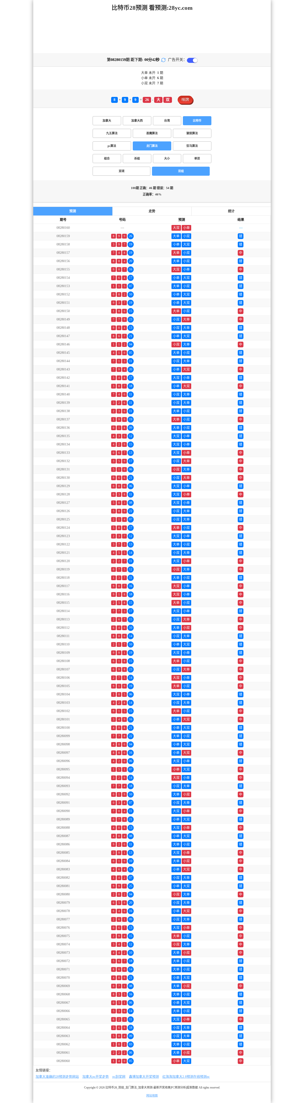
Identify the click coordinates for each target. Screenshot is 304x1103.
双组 (181, 171)
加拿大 (107, 120)
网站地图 (152, 1095)
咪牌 (185, 100)
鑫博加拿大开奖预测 (144, 1076)
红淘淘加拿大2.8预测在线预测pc (186, 1076)
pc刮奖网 (118, 1076)
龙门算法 (152, 146)
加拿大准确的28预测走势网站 (57, 1076)
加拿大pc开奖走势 (95, 1076)
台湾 (167, 120)
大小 (167, 158)
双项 (121, 171)
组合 (107, 158)
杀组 (137, 158)
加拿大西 (137, 120)
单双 (197, 158)
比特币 (197, 120)
